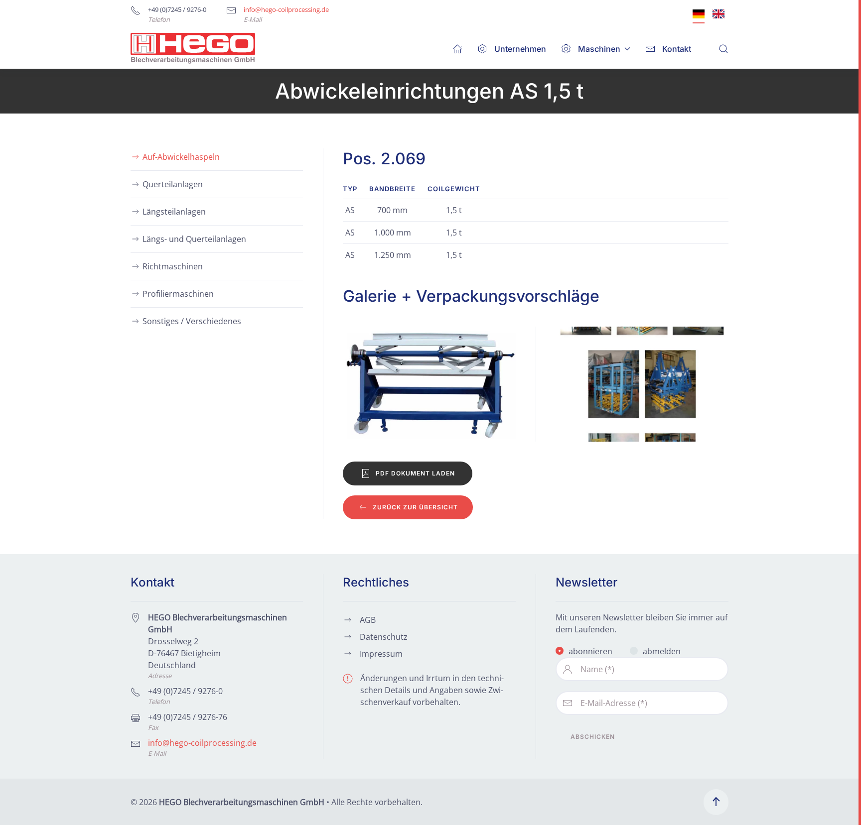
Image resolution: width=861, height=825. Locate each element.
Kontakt (676, 49)
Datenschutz (384, 636)
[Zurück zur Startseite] (193, 49)
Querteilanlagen (173, 184)
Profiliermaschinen (178, 293)
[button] (723, 49)
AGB (368, 619)
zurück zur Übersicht (415, 507)
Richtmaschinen (173, 266)
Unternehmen (520, 49)
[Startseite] (457, 49)
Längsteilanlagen (174, 211)
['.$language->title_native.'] (699, 13)
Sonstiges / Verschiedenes (192, 321)
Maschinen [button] (599, 49)
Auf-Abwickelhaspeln (181, 156)
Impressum (381, 653)
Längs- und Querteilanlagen (194, 239)
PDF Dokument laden (415, 473)
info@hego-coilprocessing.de (286, 9)
